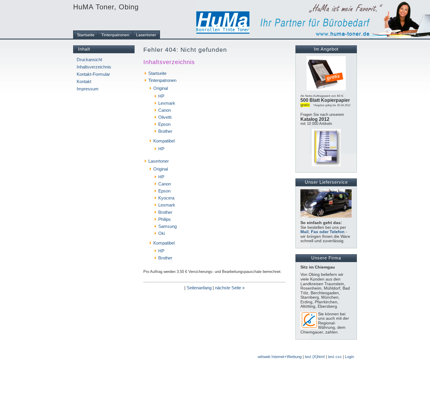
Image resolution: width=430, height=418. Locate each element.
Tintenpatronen (115, 34)
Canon (164, 110)
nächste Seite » (230, 287)
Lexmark (166, 103)
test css (335, 357)
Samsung (167, 226)
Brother (165, 131)
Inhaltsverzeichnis (94, 66)
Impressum (88, 88)
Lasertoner (146, 34)
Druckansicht (89, 59)
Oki (161, 233)
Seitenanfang (199, 287)
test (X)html (315, 357)
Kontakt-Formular (93, 74)
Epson (164, 124)
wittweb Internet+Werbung (280, 357)
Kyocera (166, 197)
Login (349, 357)
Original (160, 88)
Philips (164, 219)
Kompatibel (164, 140)
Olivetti (164, 117)
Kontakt (84, 81)
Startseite (85, 34)
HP (161, 96)
